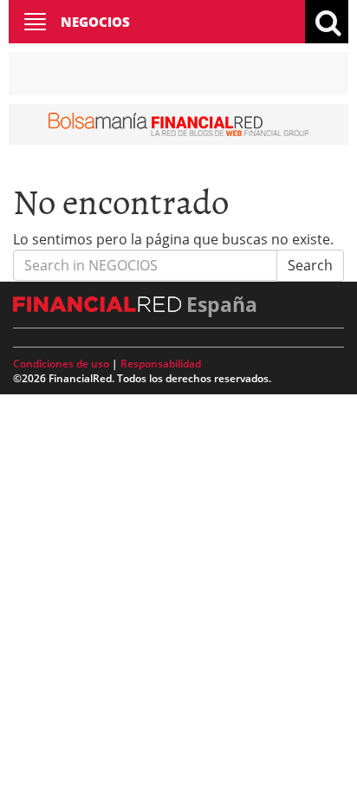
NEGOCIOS (95, 21)
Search (310, 265)
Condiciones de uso (61, 363)
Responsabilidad (160, 363)
